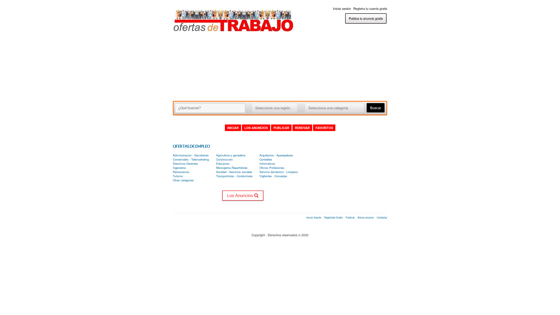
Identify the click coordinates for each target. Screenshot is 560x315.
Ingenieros (179, 168)
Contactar (382, 217)
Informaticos (267, 164)
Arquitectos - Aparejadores (276, 155)
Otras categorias (183, 180)
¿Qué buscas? (189, 107)
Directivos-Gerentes (185, 164)
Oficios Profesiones (271, 168)
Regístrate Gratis (333, 217)
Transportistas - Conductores (234, 176)
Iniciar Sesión (313, 217)
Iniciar (233, 128)
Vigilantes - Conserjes (273, 176)
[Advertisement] (280, 68)
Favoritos (324, 128)
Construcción (224, 159)
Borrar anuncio (366, 217)
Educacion (222, 164)
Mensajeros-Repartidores (232, 168)
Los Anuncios (256, 128)
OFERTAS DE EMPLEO (191, 146)
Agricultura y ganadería (230, 155)
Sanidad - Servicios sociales (234, 172)
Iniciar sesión (342, 8)
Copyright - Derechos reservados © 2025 (280, 235)
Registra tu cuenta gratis (370, 8)
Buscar (375, 108)
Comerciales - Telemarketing (191, 159)
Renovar (302, 128)
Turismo (178, 176)
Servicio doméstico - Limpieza (278, 172)
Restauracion (181, 172)
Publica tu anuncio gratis (366, 18)
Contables (265, 159)
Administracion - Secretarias (191, 155)
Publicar (281, 128)
